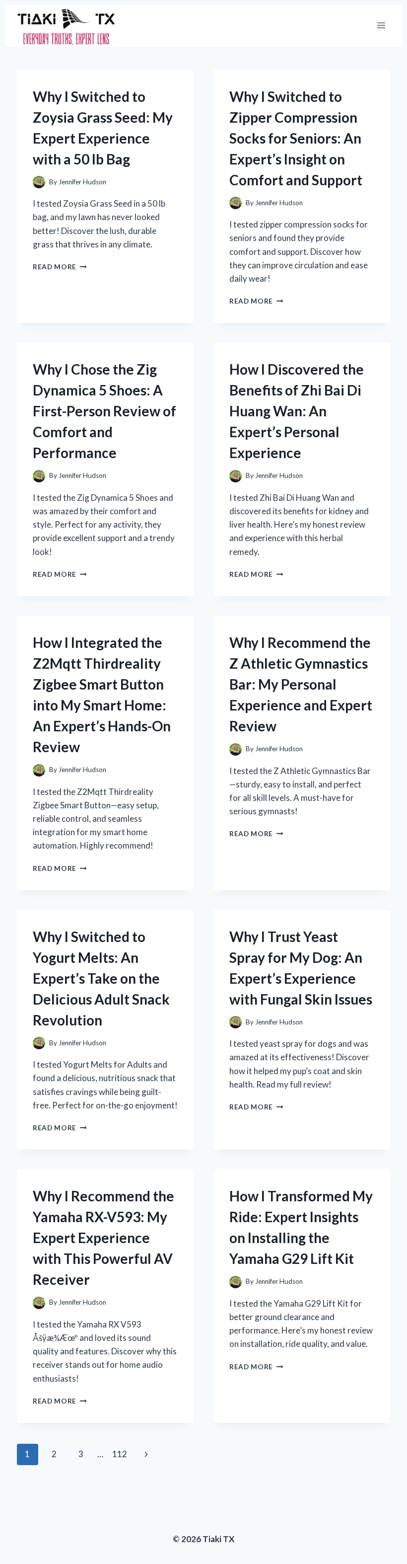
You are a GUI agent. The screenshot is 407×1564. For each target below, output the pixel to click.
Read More (60, 267)
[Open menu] (381, 25)
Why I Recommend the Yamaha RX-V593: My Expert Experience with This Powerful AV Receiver (103, 1237)
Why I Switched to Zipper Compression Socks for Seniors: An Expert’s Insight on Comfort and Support (295, 138)
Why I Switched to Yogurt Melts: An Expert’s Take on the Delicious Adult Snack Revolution (101, 978)
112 (119, 1454)
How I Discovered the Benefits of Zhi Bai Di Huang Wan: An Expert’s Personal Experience (296, 411)
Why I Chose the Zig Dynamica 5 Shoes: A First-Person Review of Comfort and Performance (104, 411)
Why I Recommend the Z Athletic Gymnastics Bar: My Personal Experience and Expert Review (300, 684)
